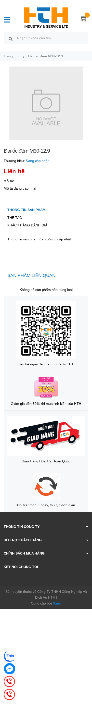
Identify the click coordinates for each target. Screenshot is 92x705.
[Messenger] (9, 668)
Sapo (57, 603)
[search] (10, 39)
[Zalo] (9, 656)
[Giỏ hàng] (83, 19)
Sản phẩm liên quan (31, 275)
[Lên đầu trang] (84, 681)
